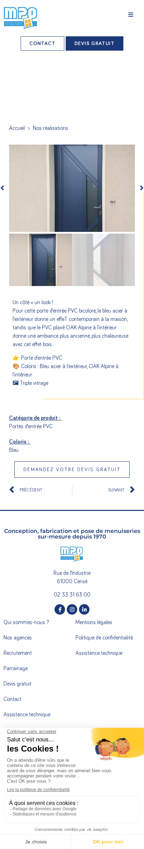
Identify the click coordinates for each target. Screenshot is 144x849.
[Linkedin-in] (84, 609)
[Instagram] (72, 609)
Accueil (17, 128)
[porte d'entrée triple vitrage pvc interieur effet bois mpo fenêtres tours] (72, 188)
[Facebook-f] (60, 609)
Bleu (14, 450)
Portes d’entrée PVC (31, 426)
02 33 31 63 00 (72, 595)
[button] (130, 14)
